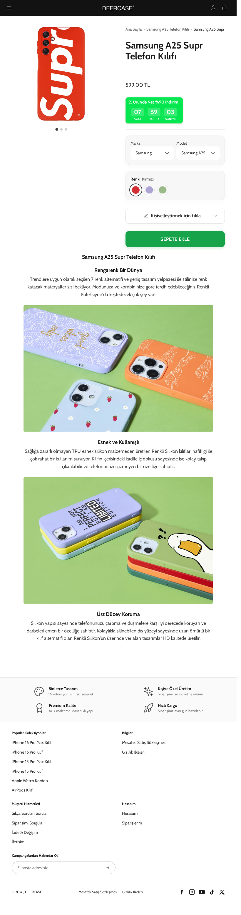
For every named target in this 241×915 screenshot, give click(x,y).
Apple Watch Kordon (30, 780)
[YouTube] (202, 892)
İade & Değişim (25, 832)
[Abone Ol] (108, 867)
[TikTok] (212, 892)
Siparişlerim (132, 823)
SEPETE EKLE (175, 239)
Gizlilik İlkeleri (133, 752)
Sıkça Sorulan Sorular (30, 813)
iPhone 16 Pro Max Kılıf (31, 742)
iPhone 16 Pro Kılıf (27, 752)
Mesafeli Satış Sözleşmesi (144, 742)
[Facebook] (182, 892)
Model (181, 143)
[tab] (57, 129)
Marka (135, 143)
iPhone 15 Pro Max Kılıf (31, 761)
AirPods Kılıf (22, 790)
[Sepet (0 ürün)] (224, 8)
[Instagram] (192, 892)
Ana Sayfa (133, 29)
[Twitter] (222, 892)
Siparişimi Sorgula (27, 823)
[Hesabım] (213, 8)
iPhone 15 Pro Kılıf (27, 771)
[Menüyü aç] (9, 8)
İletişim (18, 841)
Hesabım (130, 813)
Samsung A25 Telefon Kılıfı (167, 29)
